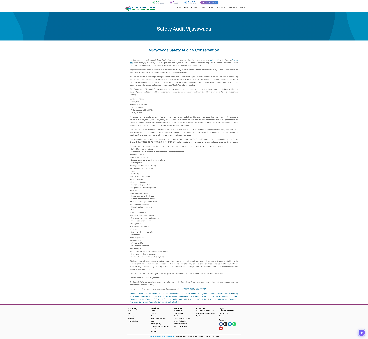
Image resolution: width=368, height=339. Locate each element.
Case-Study (220, 8)
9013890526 (214, 60)
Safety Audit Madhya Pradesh (141, 299)
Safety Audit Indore (148, 296)
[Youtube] (221, 328)
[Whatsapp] (234, 324)
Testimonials (232, 8)
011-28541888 (188, 289)
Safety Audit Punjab (229, 296)
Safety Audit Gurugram (162, 299)
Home (179, 8)
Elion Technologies (143, 7)
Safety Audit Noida (180, 299)
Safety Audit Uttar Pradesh (189, 296)
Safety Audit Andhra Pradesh (168, 302)
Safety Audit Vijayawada (148, 302)
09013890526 (201, 289)
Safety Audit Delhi (136, 293)
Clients (203, 8)
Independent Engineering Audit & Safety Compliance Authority (198, 336)
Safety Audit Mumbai (152, 293)
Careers (211, 8)
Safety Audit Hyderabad (170, 293)
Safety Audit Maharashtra (167, 296)
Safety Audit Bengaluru (206, 293)
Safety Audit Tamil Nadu (198, 299)
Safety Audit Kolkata (224, 293)
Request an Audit (209, 2)
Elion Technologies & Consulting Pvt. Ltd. (162, 336)
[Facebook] (221, 324)
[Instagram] (225, 324)
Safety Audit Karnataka (218, 299)
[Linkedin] (230, 324)
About (186, 8)
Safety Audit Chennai (188, 293)
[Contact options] (362, 333)
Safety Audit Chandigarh (210, 296)
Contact (242, 8)
